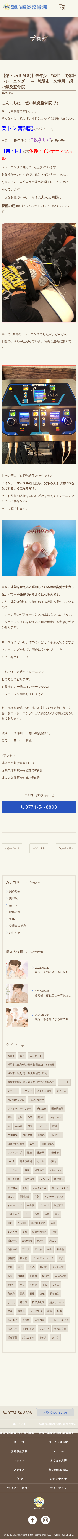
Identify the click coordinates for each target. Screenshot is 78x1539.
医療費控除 (57, 1108)
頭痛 (29, 1152)
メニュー (12, 1090)
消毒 (54, 1231)
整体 (12, 919)
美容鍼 (13, 898)
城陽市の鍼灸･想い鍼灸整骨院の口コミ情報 (31, 1064)
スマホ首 (39, 1319)
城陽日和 (59, 1205)
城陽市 (11, 1055)
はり (27, 1214)
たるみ (31, 1267)
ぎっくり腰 (14, 1178)
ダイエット (56, 1117)
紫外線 (21, 1275)
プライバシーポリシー (19, 1108)
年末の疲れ (60, 1328)
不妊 (61, 1258)
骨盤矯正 (39, 1170)
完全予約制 (26, 1161)
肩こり (53, 1240)
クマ (22, 1284)
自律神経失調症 (16, 1143)
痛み (10, 1117)
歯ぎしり (12, 1328)
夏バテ (43, 1267)
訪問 (30, 1126)
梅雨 (59, 1311)
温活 (10, 1311)
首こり (11, 1196)
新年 (53, 1222)
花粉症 (23, 1302)
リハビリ (42, 1126)
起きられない (56, 1302)
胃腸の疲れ (48, 1143)
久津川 (40, 1240)
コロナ (11, 1161)
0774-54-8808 (41, 807)
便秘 (10, 1267)
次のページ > (66, 848)
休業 (37, 1214)
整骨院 (30, 1205)
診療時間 (27, 1240)
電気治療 (29, 1178)
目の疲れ (27, 1134)
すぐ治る (12, 1187)
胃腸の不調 (28, 1328)
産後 (42, 1293)
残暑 (10, 1275)
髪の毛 (45, 1275)
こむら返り (14, 1170)
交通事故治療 (17, 926)
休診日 (40, 1152)
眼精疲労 (54, 1293)
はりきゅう (14, 1214)
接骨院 (60, 1249)
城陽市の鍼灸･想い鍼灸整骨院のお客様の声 (31, 1082)
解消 (49, 1311)
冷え (20, 1267)
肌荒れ (41, 1134)
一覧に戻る (39, 848)
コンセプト (36, 1055)
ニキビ (33, 1143)
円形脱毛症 (38, 1302)
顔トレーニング (60, 1187)
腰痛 (27, 1170)
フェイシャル (39, 1187)
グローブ (44, 1205)
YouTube (13, 1134)
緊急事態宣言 (39, 1231)
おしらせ (14, 932)
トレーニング (15, 1205)
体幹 (37, 1196)
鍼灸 (22, 1055)
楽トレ (13, 905)
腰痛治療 (14, 912)
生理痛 (33, 1284)
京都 (24, 1231)
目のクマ (44, 1328)
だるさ (53, 1161)
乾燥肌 (33, 1275)
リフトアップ (15, 1152)
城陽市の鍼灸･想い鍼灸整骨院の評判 (27, 1073)
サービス (64, 1082)
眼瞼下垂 (12, 1337)
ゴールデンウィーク (43, 1258)
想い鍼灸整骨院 (16, 1099)
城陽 (54, 1126)
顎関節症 (24, 1196)
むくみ (40, 1161)
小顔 (24, 1187)
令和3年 (22, 1222)
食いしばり (58, 1267)
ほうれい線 (61, 1275)
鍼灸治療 (14, 891)
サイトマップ (58, 1487)
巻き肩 (43, 1337)
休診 (47, 1214)
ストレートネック (58, 1319)
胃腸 (32, 1293)
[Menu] (71, 7)
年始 (10, 1222)
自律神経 (12, 1249)
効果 (20, 1117)
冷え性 (11, 1284)
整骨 (49, 1249)
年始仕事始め (38, 1222)
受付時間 (12, 1240)
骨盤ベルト (55, 1170)
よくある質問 (44, 1090)
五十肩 (25, 1249)
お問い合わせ (36, 1099)
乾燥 (22, 1293)
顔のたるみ (28, 1337)
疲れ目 (55, 1337)
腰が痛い (59, 1178)
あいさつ (12, 1231)
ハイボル (44, 1178)
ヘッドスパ (36, 1311)
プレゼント (56, 1134)
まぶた (11, 1302)
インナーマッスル (54, 1196)
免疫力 (11, 1293)
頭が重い (12, 1319)
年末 (57, 1214)
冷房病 (25, 1319)
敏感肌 (21, 1311)
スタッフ (27, 1090)
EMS (30, 1117)
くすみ (55, 1284)
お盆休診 (54, 1152)
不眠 (44, 1284)
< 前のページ (12, 848)
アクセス (61, 1090)
